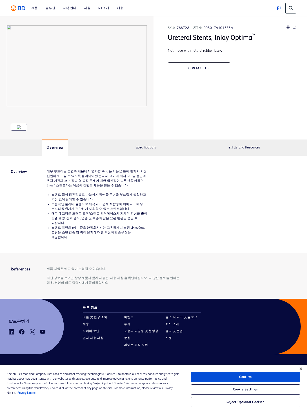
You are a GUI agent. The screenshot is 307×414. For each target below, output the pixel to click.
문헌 (127, 338)
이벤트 (129, 317)
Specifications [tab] (146, 147)
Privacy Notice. (27, 392)
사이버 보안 (91, 331)
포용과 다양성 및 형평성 (141, 331)
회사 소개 (172, 324)
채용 (86, 324)
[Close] (301, 368)
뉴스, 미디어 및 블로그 (181, 317)
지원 (168, 338)
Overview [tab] (55, 148)
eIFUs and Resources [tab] (244, 147)
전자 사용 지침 (93, 338)
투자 (127, 324)
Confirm (245, 377)
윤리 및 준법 (174, 331)
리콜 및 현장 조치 (95, 317)
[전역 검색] (290, 8)
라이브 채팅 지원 (136, 345)
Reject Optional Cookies (246, 402)
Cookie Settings (245, 389)
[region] (153, 389)
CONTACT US (199, 68)
